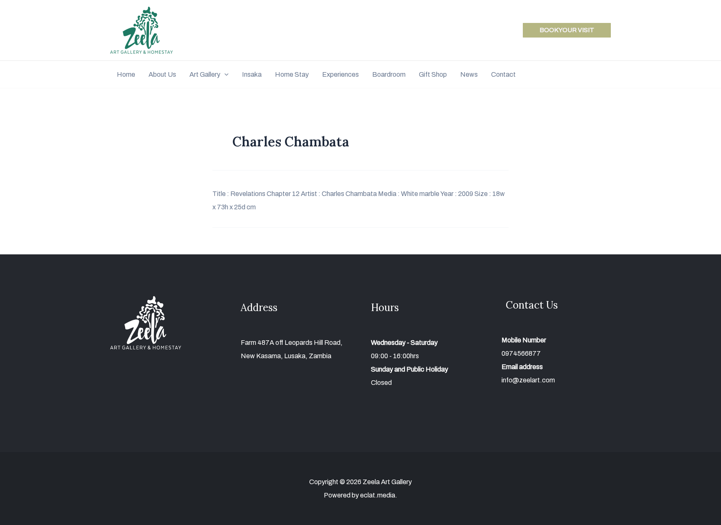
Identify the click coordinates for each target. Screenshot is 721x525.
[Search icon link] (607, 75)
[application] (224, 74)
